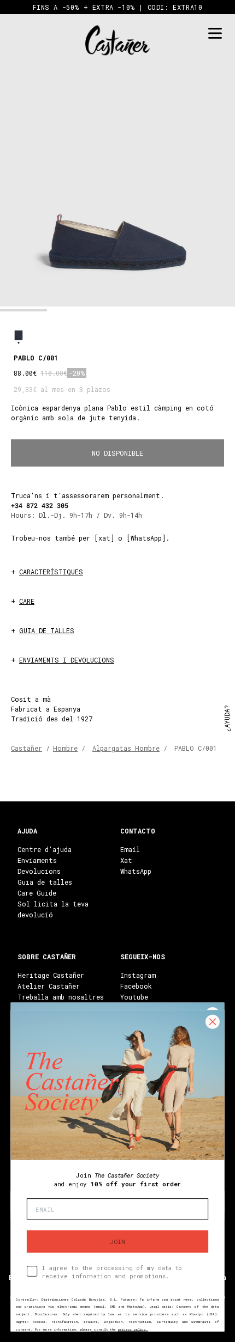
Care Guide (36, 892)
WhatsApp (135, 871)
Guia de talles (44, 882)
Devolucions (39, 871)
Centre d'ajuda (44, 849)
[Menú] (215, 33)
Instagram (138, 975)
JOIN (117, 1241)
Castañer (26, 748)
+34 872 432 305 (39, 505)
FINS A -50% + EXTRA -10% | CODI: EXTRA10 (118, 7)
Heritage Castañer (50, 975)
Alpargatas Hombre (126, 748)
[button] (23, 310)
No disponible (117, 453)
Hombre (65, 748)
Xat (126, 860)
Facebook (136, 986)
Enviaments (37, 860)
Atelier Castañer (48, 986)
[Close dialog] (212, 1021)
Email (130, 849)
